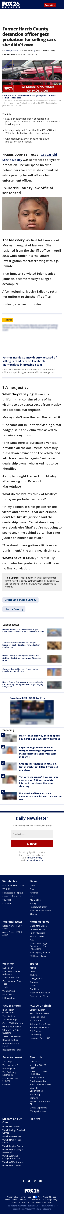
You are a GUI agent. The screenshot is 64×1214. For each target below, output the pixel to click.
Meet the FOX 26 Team (38, 1066)
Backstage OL (9, 1068)
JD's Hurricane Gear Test (11, 982)
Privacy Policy (35, 857)
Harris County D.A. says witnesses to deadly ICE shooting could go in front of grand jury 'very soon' (22, 684)
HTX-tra (35, 1119)
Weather (8, 963)
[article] (32, 339)
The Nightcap (8, 1016)
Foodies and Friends (39, 1027)
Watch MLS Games (11, 1165)
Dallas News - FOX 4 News (12, 927)
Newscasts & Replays (12, 892)
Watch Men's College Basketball (12, 1151)
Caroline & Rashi (38, 1009)
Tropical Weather (10, 977)
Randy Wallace (12, 50)
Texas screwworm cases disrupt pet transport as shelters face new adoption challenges (21, 644)
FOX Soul (6, 903)
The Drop (7, 1061)
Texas (32, 889)
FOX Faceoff (36, 1020)
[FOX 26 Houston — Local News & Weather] (11, 4)
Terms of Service (34, 860)
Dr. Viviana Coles (38, 929)
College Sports (37, 978)
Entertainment (12, 1057)
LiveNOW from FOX (11, 896)
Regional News (12, 921)
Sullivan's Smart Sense (40, 910)
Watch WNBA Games (12, 1162)
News (33, 881)
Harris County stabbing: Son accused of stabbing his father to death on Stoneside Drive (22, 658)
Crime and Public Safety (45, 50)
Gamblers (34, 989)
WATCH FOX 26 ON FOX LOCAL (39, 1072)
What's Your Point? (11, 1026)
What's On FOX (37, 1077)
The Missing (35, 1034)
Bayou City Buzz (10, 1040)
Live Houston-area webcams (11, 972)
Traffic (5, 987)
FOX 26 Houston (26, 50)
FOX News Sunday (38, 906)
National (34, 892)
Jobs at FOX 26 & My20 (41, 1084)
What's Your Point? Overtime (11, 1031)
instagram (34, 1181)
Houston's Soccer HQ (40, 1038)
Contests (6, 1084)
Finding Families (37, 932)
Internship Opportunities (36, 1089)
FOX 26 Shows (11, 1005)
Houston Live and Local (10, 1045)
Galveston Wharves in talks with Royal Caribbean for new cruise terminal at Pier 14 (23, 630)
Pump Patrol (8, 994)
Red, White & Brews (39, 1013)
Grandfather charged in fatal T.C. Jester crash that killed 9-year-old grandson (38, 766)
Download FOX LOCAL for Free (28, 698)
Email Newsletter (38, 1081)
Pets (32, 940)
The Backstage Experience (9, 1073)
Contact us (35, 1061)
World (32, 896)
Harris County (14, 609)
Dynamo (34, 982)
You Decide (35, 899)
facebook (23, 1181)
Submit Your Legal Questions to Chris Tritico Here (38, 946)
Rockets (33, 974)
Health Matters (37, 936)
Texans (33, 971)
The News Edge (10, 1019)
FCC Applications (38, 1111)
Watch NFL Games (11, 1126)
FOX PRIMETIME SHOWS (10, 1079)
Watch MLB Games (11, 1136)
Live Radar (7, 967)
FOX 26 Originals (40, 1005)
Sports (34, 963)
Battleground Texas (11, 1049)
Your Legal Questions (40, 952)
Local (32, 885)
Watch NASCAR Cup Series (12, 1141)
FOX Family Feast (38, 956)
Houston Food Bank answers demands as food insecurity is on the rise (40, 796)
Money (33, 903)
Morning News (39, 921)
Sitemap (34, 914)
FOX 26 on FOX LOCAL (13, 885)
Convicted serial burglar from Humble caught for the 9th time (20, 670)
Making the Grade (38, 925)
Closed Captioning (38, 1107)
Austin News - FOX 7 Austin (12, 933)
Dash (32, 985)
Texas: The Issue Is (11, 1036)
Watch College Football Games (13, 1131)
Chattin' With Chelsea (12, 1023)
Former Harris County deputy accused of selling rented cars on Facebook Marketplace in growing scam (29, 361)
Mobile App (35, 1094)
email (40, 1181)
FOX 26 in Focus (37, 1016)
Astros (33, 967)
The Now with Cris (11, 1065)
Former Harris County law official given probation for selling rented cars (29, 96)
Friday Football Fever (40, 992)
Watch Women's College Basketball (11, 1157)
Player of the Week (39, 996)
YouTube (6, 899)
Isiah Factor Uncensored (8, 1011)
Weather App (8, 990)
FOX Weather (8, 998)
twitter (29, 1181)
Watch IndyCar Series (12, 1146)
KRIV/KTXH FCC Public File (40, 1102)
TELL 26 (6, 889)
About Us (36, 1057)
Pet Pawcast (36, 1031)
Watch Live (50, 5)
